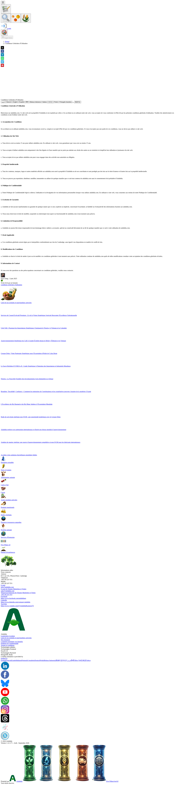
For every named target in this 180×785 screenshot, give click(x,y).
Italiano (44, 102)
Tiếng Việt (77, 660)
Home (7, 41)
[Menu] (3, 2)
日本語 (83, 660)
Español (21, 102)
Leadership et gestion (8, 636)
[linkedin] (2, 55)
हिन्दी (27, 102)
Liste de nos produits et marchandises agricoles (16, 638)
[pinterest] (2, 65)
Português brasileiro (66, 102)
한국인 (50, 102)
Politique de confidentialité (9, 643)
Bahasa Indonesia (35, 102)
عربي (3, 102)
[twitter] (2, 48)
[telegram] (2, 62)
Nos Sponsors (5, 640)
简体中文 (77, 102)
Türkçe (88, 660)
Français (8, 660)
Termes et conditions (7, 645)
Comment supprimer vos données (12, 641)
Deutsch (8, 102)
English (15, 102)
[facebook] (2, 51)
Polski (56, 102)
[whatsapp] (2, 58)
